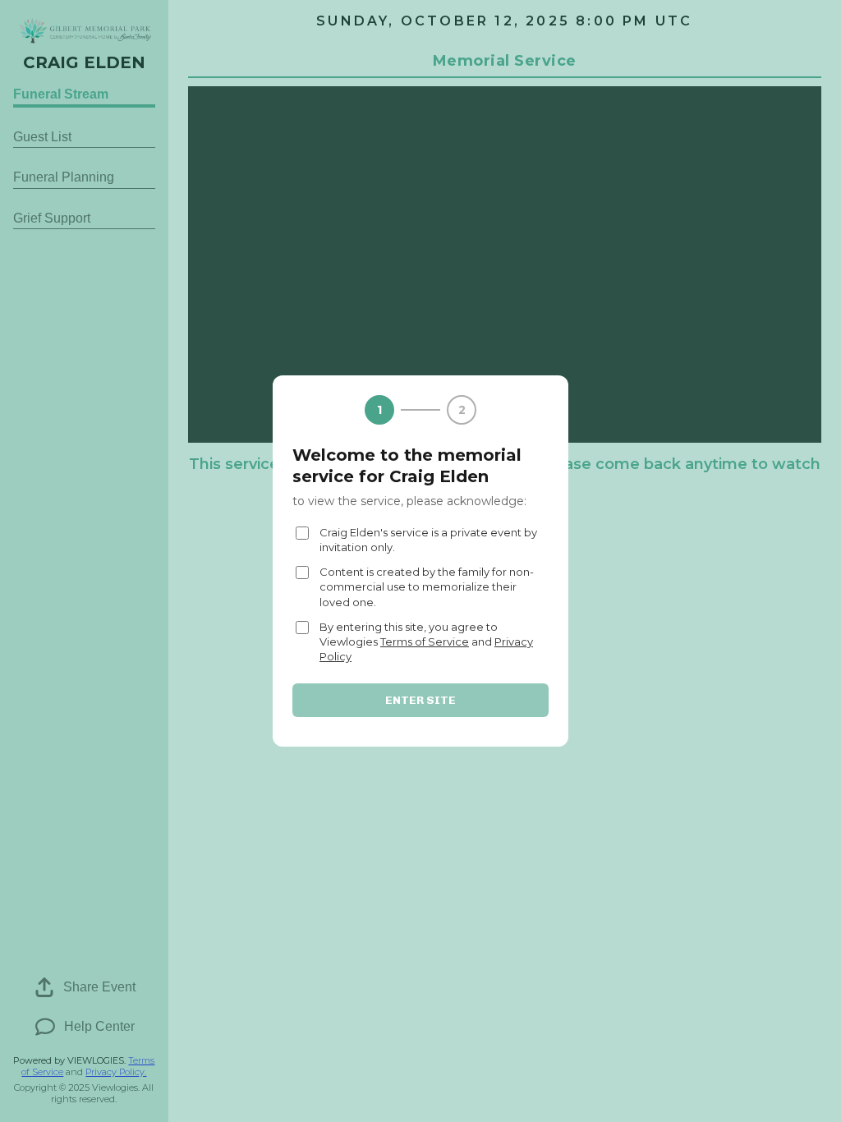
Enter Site (420, 700)
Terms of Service (424, 641)
